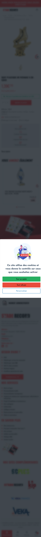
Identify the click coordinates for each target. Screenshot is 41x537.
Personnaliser (21, 290)
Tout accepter (21, 279)
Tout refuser (21, 285)
